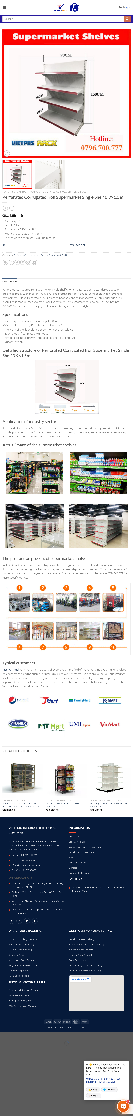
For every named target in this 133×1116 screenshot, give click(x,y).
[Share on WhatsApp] (5, 262)
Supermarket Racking (25, 191)
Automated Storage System (24, 990)
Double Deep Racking (20, 949)
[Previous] (9, 93)
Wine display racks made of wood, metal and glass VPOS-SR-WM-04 (21, 805)
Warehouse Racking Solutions (85, 847)
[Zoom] (7, 153)
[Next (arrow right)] (13, 1049)
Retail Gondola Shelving (81, 939)
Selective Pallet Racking (21, 944)
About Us (74, 836)
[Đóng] (124, 1065)
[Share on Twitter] (17, 262)
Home (5, 191)
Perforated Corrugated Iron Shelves (64, 191)
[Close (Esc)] (3, 1035)
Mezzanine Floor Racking (22, 960)
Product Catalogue (79, 872)
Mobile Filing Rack (18, 970)
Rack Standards (77, 862)
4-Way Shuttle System (20, 1000)
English (122, 7)
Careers (73, 867)
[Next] (124, 93)
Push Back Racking (19, 975)
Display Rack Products (81, 954)
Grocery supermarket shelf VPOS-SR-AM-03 (108, 805)
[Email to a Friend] (23, 262)
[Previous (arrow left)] (3, 1049)
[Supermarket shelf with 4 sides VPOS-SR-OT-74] (66, 777)
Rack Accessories (78, 960)
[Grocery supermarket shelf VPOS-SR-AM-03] (110, 777)
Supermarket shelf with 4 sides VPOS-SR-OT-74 (62, 805)
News (72, 857)
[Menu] (4, 7)
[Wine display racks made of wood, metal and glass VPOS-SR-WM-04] (22, 777)
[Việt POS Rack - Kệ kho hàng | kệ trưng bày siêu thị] (66, 7)
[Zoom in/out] (13, 1035)
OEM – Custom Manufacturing (85, 970)
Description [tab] (9, 281)
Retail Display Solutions (81, 852)
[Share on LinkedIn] (34, 262)
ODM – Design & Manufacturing (85, 965)
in (27, 920)
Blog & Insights (77, 841)
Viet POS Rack (10, 669)
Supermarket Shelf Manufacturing (87, 944)
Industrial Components (81, 949)
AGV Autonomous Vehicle (22, 1005)
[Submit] (127, 19)
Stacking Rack (16, 954)
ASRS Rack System (19, 995)
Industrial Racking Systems (23, 939)
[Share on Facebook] (11, 262)
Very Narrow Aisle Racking (23, 965)
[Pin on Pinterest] (28, 262)
